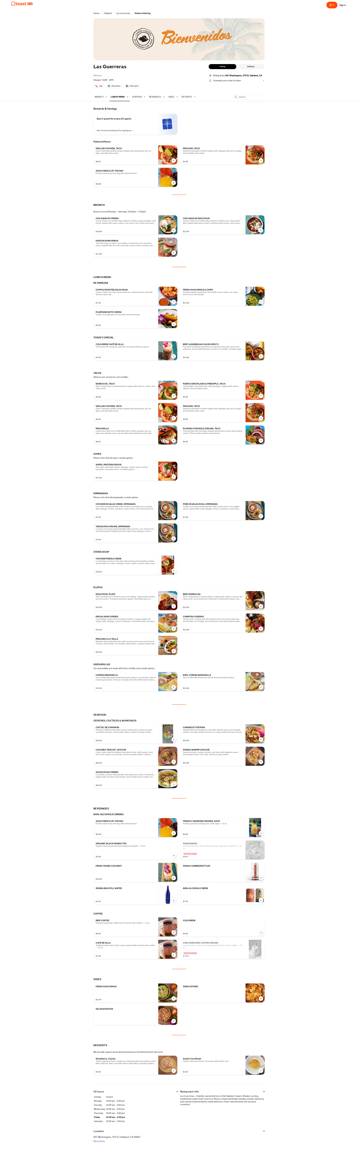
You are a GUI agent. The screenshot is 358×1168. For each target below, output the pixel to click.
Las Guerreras (123, 13)
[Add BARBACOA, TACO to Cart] (173, 396)
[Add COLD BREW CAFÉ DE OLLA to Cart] (173, 356)
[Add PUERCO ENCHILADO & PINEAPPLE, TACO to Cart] (261, 396)
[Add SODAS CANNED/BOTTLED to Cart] (261, 878)
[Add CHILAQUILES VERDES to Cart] (173, 230)
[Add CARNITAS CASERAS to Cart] (261, 628)
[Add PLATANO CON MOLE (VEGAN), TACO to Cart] (261, 440)
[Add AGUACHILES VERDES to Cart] (173, 784)
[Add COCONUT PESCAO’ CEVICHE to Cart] (173, 762)
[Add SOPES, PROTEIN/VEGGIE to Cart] (173, 476)
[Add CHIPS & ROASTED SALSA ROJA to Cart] (173, 302)
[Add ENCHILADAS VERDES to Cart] (173, 628)
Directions (99, 1141)
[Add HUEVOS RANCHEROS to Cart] (173, 253)
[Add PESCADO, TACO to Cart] (261, 160)
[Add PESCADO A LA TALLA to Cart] (173, 651)
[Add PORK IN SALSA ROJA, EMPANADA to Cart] (261, 516)
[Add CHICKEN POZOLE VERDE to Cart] (173, 570)
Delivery (250, 66)
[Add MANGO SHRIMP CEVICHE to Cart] (261, 762)
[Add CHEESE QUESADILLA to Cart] (173, 687)
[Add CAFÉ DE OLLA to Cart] (173, 955)
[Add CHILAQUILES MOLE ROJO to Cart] (261, 230)
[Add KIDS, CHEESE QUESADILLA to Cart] (261, 687)
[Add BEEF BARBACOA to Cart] (261, 606)
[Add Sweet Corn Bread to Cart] (261, 1071)
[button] (101, 97)
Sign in (342, 5)
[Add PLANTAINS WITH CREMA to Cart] (173, 324)
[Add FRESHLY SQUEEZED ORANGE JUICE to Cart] (261, 833)
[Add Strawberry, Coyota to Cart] (173, 1071)
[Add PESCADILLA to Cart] (173, 440)
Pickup (222, 66)
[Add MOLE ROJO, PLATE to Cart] (173, 606)
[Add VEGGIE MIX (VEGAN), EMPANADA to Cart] (173, 538)
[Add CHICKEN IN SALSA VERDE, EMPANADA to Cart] (173, 516)
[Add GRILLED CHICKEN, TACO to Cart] (173, 160)
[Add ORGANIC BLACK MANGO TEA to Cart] (173, 855)
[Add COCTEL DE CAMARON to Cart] (173, 739)
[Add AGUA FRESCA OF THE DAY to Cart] (173, 183)
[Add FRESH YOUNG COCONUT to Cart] (173, 878)
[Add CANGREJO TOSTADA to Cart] (261, 739)
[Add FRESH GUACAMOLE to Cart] (173, 998)
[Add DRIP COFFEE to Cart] (173, 932)
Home (96, 13)
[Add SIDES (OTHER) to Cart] (261, 998)
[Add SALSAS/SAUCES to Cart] (173, 1021)
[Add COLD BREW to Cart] (261, 932)
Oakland (108, 13)
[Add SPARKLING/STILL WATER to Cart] (173, 900)
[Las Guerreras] (22, 4)
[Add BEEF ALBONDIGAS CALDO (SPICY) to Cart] (261, 356)
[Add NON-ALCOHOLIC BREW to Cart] (261, 900)
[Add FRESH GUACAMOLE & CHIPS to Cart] (261, 302)
